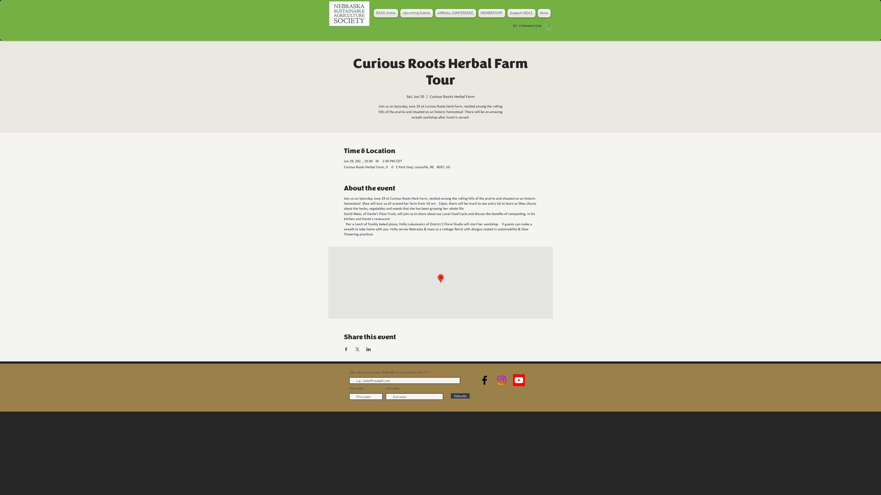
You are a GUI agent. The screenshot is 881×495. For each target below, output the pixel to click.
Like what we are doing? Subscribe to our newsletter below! (388, 372)
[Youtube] (519, 380)
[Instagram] (502, 380)
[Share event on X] (357, 349)
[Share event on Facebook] (346, 349)
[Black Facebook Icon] (485, 380)
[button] (549, 27)
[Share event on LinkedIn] (368, 349)
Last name (392, 388)
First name (356, 388)
